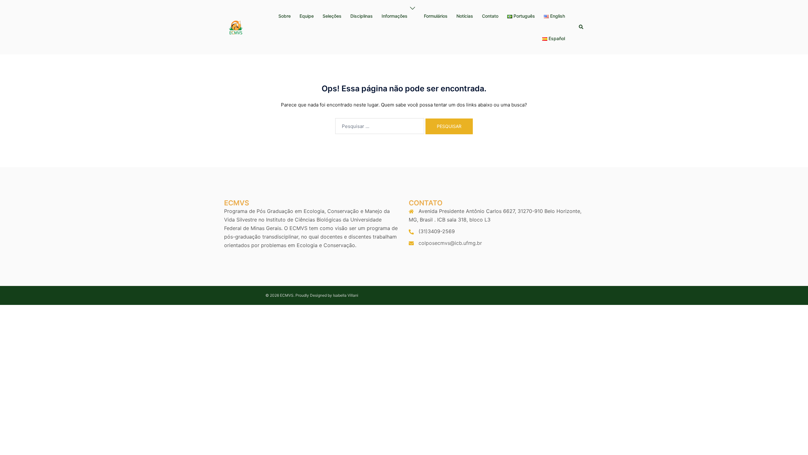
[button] (581, 27)
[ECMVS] (235, 27)
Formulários (436, 16)
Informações (394, 16)
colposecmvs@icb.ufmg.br (450, 243)
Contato (490, 16)
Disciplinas (361, 16)
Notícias (464, 16)
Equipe (307, 16)
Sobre (284, 16)
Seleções (332, 16)
